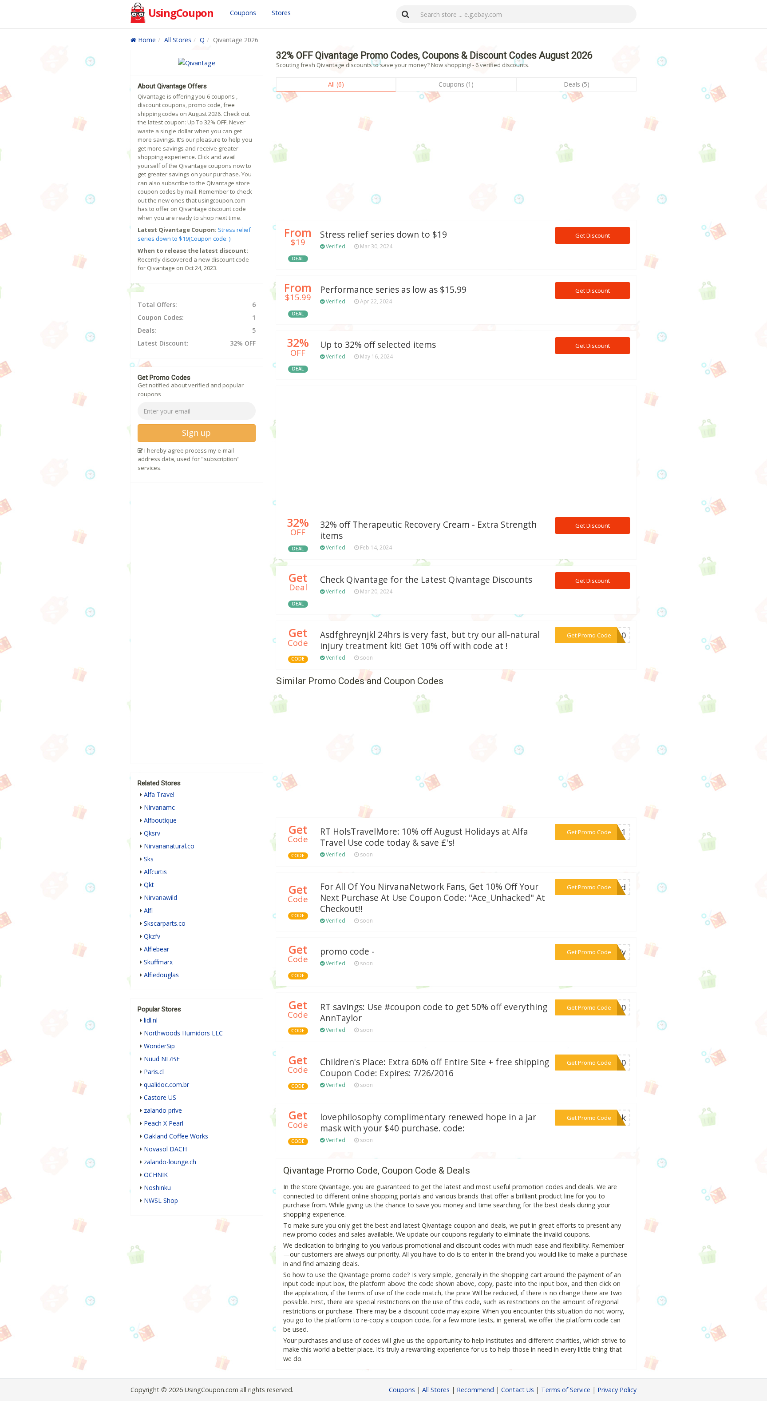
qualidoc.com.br (166, 1084)
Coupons (243, 12)
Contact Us (517, 1389)
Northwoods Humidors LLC (183, 1033)
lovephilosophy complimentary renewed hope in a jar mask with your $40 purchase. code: (428, 1122)
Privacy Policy (617, 1389)
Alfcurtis (155, 872)
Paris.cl (154, 1071)
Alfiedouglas (161, 975)
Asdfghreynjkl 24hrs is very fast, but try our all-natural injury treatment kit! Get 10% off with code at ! (430, 640)
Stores (281, 12)
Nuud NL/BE (162, 1059)
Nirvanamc (159, 807)
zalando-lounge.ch (170, 1162)
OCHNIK (156, 1174)
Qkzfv (152, 936)
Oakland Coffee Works (176, 1136)
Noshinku (157, 1187)
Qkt (149, 884)
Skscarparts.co (165, 923)
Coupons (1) (456, 84)
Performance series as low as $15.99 (393, 289)
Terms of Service (565, 1389)
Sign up (196, 432)
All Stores (177, 40)
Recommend (475, 1389)
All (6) (336, 84)
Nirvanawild (160, 897)
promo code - (347, 951)
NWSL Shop (161, 1200)
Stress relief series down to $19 (383, 234)
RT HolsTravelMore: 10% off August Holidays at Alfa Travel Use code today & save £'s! (424, 837)
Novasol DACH (165, 1149)
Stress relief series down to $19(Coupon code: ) (194, 234)
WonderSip (159, 1046)
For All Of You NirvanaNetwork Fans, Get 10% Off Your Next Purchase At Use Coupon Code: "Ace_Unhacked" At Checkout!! (432, 898)
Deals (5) (576, 84)
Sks (149, 859)
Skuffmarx (158, 962)
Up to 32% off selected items (378, 344)
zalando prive (163, 1110)
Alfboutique (160, 820)
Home (146, 40)
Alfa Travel (159, 794)
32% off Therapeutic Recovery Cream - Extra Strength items (428, 530)
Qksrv (152, 833)
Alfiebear (156, 949)
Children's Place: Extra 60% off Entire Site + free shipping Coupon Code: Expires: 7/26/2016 (434, 1067)
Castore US (160, 1097)
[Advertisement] (456, 158)
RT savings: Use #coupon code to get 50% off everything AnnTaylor (433, 1012)
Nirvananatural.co (169, 846)
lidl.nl (151, 1020)
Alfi (148, 910)
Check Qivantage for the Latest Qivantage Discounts (426, 579)
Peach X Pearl (163, 1123)
